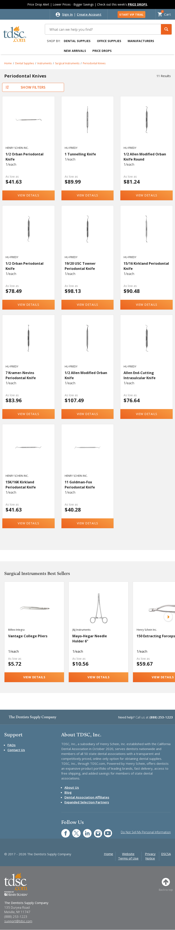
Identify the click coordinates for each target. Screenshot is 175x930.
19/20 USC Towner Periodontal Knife (80, 266)
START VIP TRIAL (131, 14)
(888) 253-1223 (161, 717)
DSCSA (166, 854)
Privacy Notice (150, 856)
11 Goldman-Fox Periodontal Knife (80, 485)
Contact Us (16, 750)
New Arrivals (75, 51)
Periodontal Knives (94, 63)
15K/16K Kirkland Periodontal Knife (21, 485)
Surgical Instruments (67, 63)
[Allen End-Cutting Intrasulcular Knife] (146, 344)
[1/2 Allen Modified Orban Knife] (87, 344)
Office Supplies (109, 41)
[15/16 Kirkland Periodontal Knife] (146, 234)
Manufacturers (141, 41)
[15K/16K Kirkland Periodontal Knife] (28, 453)
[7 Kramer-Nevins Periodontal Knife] (28, 344)
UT (106, 831)
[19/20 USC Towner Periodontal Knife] (87, 234)
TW (74, 831)
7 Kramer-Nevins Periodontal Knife (21, 375)
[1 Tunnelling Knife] (87, 125)
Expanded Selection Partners (86, 802)
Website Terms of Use (128, 856)
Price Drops (102, 51)
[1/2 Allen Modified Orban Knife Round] (146, 125)
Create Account (89, 14)
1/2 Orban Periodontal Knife (25, 157)
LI (84, 831)
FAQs (11, 745)
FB (63, 831)
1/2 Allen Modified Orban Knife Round (145, 157)
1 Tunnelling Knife (80, 154)
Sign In (67, 14)
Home (8, 63)
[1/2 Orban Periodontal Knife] (28, 125)
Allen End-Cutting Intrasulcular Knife (140, 375)
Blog (68, 792)
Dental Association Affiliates (86, 797)
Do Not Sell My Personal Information (146, 832)
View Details (28, 195)
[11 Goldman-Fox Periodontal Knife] (87, 453)
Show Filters (33, 87)
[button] (166, 29)
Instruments (44, 63)
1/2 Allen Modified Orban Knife (86, 375)
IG (95, 831)
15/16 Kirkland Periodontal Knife (146, 266)
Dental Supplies (77, 41)
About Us (71, 787)
